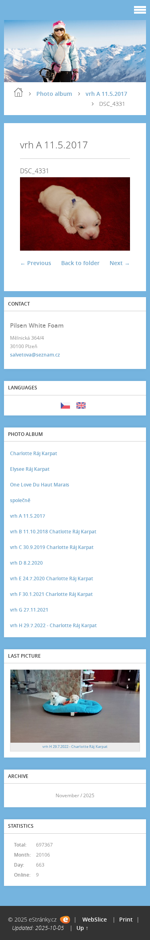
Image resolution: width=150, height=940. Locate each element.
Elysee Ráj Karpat (30, 469)
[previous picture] (33, 213)
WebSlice (94, 919)
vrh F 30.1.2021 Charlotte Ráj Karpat (51, 594)
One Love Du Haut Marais (39, 484)
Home (18, 92)
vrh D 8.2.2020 (26, 562)
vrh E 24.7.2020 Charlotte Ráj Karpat (51, 578)
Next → (120, 263)
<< (19, 795)
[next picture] (117, 213)
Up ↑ (82, 928)
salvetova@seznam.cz (35, 354)
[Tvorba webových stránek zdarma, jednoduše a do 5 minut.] (65, 920)
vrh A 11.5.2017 (106, 93)
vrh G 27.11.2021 (29, 609)
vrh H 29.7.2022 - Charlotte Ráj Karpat (53, 625)
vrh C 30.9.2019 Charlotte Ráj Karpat (52, 547)
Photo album (54, 93)
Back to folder (80, 263)
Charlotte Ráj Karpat (33, 453)
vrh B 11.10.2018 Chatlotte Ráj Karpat (53, 531)
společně (20, 500)
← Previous (35, 263)
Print (126, 919)
